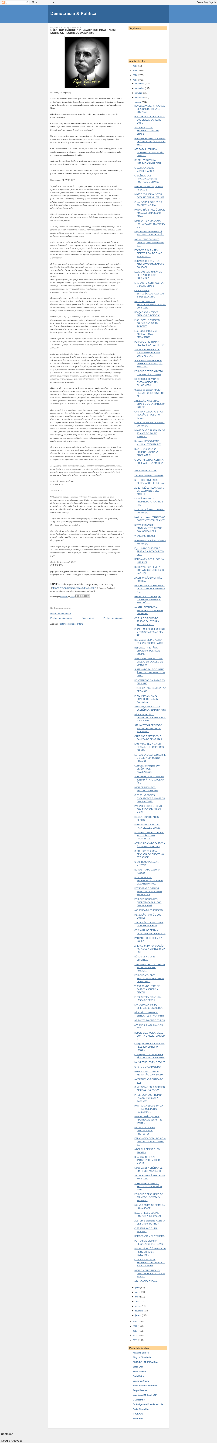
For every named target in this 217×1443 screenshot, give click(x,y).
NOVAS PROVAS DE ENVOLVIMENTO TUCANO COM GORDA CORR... (148, 528)
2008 (135, 1340)
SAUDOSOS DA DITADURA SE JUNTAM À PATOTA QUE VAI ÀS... (149, 779)
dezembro (140, 83)
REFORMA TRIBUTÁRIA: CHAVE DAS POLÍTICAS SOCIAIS (147, 651)
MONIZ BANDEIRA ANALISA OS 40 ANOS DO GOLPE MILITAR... (149, 433)
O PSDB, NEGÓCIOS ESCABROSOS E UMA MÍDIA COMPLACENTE (149, 798)
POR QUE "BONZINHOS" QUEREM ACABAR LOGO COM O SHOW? (147, 902)
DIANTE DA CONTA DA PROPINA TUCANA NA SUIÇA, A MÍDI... (146, 452)
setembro (139, 97)
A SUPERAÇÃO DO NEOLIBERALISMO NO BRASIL (146, 130)
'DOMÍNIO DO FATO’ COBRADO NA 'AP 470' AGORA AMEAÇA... (149, 967)
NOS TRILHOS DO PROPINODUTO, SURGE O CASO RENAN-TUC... (148, 880)
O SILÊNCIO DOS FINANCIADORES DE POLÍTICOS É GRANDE (146, 179)
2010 (135, 1331)
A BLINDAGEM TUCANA (146, 1281)
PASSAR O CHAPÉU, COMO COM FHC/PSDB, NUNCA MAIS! (148, 809)
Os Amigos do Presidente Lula (148, 1404)
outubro (139, 93)
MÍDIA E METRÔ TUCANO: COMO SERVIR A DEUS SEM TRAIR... (149, 1273)
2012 (135, 1321)
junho (138, 1292)
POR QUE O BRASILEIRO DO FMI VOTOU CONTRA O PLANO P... (148, 1197)
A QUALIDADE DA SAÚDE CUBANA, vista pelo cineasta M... (149, 242)
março (138, 1306)
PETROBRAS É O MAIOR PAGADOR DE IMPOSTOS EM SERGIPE (148, 891)
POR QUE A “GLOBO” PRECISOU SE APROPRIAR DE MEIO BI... (149, 978)
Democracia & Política (73, 13)
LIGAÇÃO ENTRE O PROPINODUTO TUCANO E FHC (148, 502)
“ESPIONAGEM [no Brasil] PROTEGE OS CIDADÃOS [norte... (148, 1186)
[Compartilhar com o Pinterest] (88, 596)
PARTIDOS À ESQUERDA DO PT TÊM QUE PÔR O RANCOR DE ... (148, 1109)
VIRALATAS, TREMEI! (145, 536)
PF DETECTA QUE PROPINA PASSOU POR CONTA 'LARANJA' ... (148, 1098)
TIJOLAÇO (138, 1414)
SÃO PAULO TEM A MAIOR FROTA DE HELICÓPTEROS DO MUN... (149, 747)
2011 (135, 1326)
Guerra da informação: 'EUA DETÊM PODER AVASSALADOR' (147, 769)
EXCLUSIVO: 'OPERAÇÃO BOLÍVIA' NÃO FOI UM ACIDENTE (147, 323)
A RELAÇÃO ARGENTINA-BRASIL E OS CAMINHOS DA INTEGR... (149, 404)
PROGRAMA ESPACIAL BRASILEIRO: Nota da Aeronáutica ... (146, 699)
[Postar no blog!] (79, 596)
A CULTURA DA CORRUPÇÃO (148, 910)
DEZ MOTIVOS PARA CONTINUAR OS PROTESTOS (144, 1130)
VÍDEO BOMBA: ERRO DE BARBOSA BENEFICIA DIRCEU (147, 989)
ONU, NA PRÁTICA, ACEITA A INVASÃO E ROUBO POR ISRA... (148, 415)
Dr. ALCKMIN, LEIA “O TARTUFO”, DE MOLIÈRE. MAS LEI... (148, 1160)
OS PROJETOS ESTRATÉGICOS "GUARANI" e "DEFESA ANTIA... (149, 293)
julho (137, 1287)
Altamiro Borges (141, 1353)
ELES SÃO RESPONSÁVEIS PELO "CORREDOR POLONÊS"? (148, 275)
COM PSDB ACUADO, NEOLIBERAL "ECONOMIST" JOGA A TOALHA (149, 1262)
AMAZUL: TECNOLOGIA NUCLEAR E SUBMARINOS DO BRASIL (148, 610)
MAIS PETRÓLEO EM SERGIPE (149, 1062)
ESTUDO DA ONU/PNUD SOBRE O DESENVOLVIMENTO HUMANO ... (150, 758)
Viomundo (138, 1418)
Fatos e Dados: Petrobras (145, 1385)
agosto (138, 102)
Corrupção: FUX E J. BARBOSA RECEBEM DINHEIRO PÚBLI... (149, 1046)
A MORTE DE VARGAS (145, 470)
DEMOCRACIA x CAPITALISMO (149, 1236)
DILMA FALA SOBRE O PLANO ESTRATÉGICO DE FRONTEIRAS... (149, 835)
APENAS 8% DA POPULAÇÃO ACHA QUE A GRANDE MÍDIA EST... (149, 949)
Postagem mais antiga (113, 618)
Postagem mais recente (61, 618)
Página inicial (88, 618)
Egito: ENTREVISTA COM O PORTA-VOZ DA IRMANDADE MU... (149, 224)
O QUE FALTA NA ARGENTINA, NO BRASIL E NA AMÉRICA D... (149, 463)
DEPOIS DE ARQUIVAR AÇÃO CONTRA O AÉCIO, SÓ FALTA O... (149, 1036)
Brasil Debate (139, 1371)
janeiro (138, 1315)
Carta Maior (138, 1376)
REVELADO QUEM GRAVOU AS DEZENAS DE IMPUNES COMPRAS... (149, 109)
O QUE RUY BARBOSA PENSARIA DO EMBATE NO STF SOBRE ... (149, 854)
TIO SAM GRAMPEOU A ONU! (148, 475)
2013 (135, 80)
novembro (140, 88)
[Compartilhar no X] (82, 596)
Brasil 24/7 (138, 1367)
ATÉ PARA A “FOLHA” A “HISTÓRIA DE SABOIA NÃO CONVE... (149, 152)
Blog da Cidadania (142, 1357)
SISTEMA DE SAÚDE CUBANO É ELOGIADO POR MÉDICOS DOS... (149, 672)
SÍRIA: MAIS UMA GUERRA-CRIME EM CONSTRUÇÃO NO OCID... (148, 363)
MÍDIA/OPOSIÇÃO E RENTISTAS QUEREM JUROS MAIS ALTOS (150, 717)
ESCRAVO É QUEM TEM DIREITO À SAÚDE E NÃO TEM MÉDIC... (148, 253)
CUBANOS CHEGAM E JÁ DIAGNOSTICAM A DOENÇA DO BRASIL (149, 264)
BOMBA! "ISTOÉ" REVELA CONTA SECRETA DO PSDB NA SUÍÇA (149, 570)
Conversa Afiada (141, 1381)
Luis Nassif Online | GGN (145, 1395)
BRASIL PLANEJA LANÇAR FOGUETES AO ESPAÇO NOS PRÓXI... (147, 599)
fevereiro (139, 1311)
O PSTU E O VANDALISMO (147, 1067)
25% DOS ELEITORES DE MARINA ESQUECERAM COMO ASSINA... (147, 352)
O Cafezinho (139, 1400)
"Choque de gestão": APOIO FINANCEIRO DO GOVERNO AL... (149, 393)
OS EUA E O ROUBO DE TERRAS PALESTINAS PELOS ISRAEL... (146, 621)
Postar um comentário (60, 613)
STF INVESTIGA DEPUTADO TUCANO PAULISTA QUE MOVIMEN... (148, 728)
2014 (135, 75)
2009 (135, 1335)
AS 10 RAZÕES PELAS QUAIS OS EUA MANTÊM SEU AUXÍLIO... (149, 491)
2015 (135, 70)
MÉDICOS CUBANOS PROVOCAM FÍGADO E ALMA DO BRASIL (150, 304)
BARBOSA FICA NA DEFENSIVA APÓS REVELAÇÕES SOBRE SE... (149, 141)
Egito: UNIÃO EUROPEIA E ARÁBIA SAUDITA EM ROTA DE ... (149, 551)
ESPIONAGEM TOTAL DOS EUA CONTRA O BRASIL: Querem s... (150, 1141)
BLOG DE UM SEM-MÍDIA (145, 1362)
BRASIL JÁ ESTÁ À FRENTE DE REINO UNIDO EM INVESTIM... (150, 1251)
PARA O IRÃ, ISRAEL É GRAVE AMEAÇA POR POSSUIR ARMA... (149, 213)
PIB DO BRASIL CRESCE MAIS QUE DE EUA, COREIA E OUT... (149, 119)
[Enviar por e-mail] (76, 596)
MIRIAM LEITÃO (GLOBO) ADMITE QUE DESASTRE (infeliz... (148, 1119)
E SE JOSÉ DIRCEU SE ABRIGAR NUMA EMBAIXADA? (145, 334)
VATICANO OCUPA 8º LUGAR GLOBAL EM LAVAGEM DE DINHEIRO (148, 661)
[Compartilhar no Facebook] (85, 596)
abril (137, 1301)
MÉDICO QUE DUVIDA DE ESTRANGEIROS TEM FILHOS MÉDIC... (146, 382)
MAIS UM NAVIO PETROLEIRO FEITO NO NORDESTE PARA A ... (149, 588)
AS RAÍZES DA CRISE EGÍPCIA (149, 1020)
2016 (135, 66)
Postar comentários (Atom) (71, 624)
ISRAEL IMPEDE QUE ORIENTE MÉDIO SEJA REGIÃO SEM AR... (150, 632)
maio (137, 1297)
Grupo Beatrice (140, 1390)
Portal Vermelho (141, 1409)
